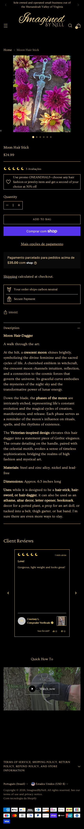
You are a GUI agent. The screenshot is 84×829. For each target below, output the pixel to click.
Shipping (10, 277)
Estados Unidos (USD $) (50, 784)
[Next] (78, 5)
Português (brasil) (14, 784)
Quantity (10, 197)
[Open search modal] (70, 26)
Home (8, 50)
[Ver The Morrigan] (61, 621)
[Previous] (6, 5)
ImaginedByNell (36, 790)
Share (13, 312)
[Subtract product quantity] (7, 205)
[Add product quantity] (18, 205)
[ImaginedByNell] (41, 25)
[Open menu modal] (6, 26)
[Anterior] (8, 593)
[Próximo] (75, 593)
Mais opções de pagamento (42, 244)
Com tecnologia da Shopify (20, 798)
